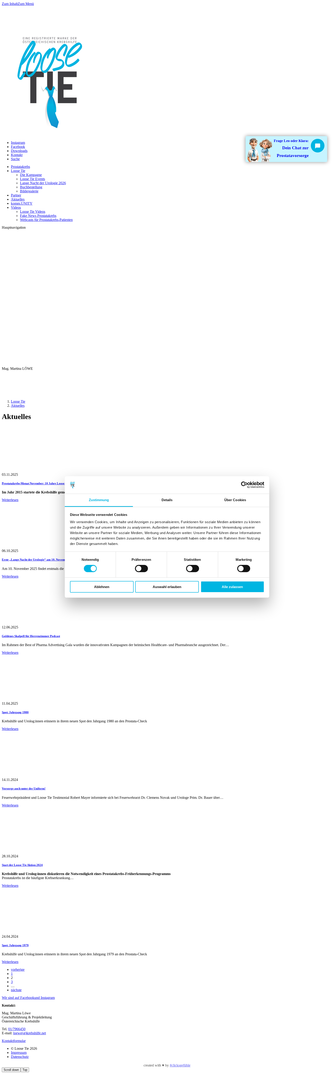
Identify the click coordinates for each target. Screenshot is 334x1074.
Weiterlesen (10, 500)
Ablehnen (101, 587)
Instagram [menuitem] (18, 143)
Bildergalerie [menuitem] (29, 191)
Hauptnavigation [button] (14, 227)
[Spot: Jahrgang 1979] (32, 932)
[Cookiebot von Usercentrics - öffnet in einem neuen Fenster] (244, 484)
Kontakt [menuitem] (16, 155)
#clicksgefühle (180, 1065)
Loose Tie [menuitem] (18, 171)
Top (24, 1070)
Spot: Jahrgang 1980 (15, 712)
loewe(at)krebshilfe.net (29, 1033)
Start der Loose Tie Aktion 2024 (22, 865)
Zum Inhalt (10, 4)
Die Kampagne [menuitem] (31, 175)
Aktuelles (18, 405)
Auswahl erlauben (167, 587)
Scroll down (11, 1070)
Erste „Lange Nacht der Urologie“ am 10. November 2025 (39, 559)
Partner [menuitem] (16, 195)
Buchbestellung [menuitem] (31, 187)
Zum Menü (26, 4)
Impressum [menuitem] (19, 1052)
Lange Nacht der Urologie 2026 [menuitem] (43, 183)
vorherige (18, 969)
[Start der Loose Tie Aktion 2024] (32, 852)
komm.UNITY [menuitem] (21, 203)
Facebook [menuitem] (18, 147)
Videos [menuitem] (16, 207)
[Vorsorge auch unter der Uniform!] (32, 775)
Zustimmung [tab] (99, 500)
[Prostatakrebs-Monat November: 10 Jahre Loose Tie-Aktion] (32, 470)
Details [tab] (167, 500)
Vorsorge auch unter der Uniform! (23, 788)
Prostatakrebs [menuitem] (20, 167)
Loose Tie (18, 401)
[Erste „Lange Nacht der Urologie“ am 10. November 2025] (32, 547)
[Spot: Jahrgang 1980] (32, 699)
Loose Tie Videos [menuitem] (32, 211)
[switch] (141, 568)
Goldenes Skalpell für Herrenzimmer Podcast (31, 636)
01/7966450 (16, 1029)
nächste (16, 990)
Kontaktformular (14, 1041)
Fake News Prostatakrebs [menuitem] (38, 216)
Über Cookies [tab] (235, 500)
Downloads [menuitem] (19, 151)
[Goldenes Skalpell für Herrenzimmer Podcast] (32, 623)
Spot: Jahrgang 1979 (15, 945)
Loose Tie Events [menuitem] (32, 179)
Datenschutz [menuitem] (20, 1057)
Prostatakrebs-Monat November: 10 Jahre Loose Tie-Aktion (40, 483)
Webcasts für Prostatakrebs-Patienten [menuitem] (46, 220)
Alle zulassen (232, 587)
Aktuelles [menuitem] (18, 199)
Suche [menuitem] (15, 159)
